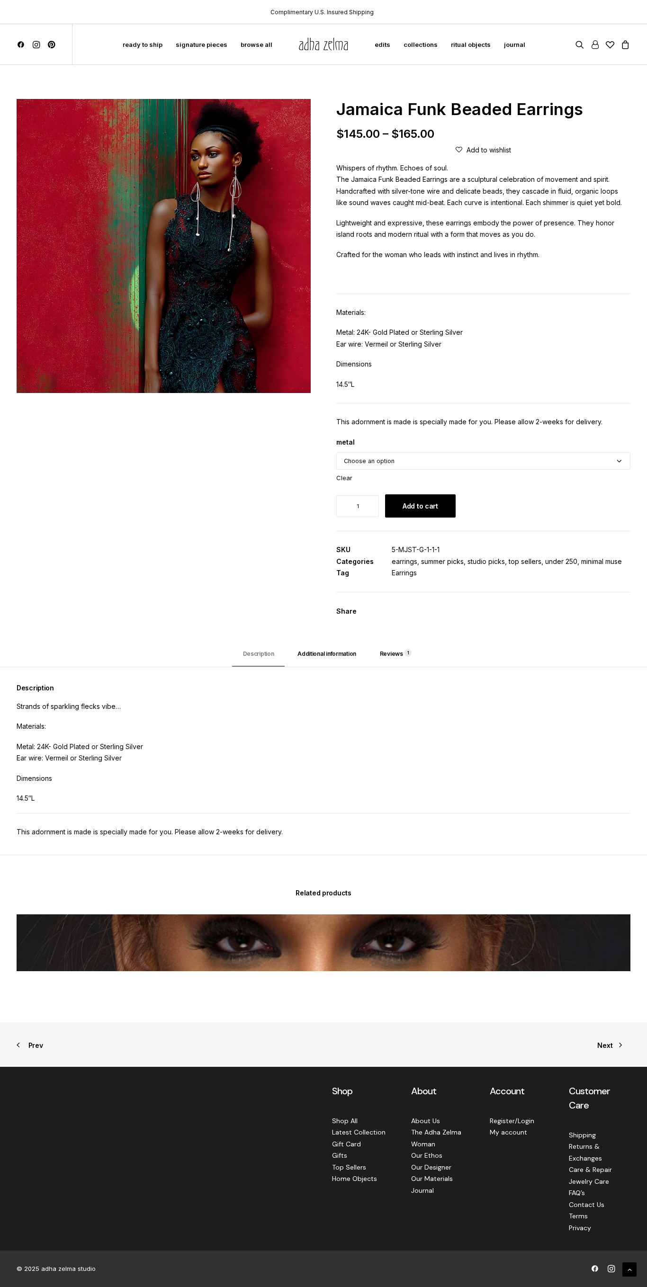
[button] (22, 44)
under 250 (561, 561)
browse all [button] (256, 44)
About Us (425, 1121)
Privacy (580, 1228)
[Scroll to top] (629, 1269)
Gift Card (346, 1144)
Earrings (404, 573)
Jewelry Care (589, 1181)
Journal (422, 1190)
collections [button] (421, 44)
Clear (344, 478)
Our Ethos (426, 1155)
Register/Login (512, 1121)
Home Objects (354, 1178)
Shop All (345, 1121)
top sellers (525, 561)
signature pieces (201, 44)
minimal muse (601, 561)
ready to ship (142, 44)
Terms (578, 1216)
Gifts (339, 1155)
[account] (594, 44)
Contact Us (586, 1204)
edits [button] (382, 44)
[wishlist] (610, 44)
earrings (404, 561)
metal (345, 442)
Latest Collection (359, 1132)
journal (514, 44)
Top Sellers (349, 1167)
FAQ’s (577, 1193)
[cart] (624, 44)
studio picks (486, 561)
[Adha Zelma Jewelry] (323, 44)
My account (508, 1132)
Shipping (582, 1135)
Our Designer (431, 1167)
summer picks (442, 561)
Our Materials (432, 1178)
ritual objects (471, 44)
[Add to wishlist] (619, 925)
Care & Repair (590, 1169)
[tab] (327, 657)
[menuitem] (22, 44)
